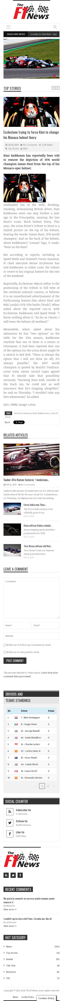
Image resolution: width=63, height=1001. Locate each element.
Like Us (20, 832)
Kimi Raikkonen (41, 413)
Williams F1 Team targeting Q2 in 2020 (36, 69)
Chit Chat (10, 965)
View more (9, 909)
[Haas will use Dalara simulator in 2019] (15, 529)
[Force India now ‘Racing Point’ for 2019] (15, 509)
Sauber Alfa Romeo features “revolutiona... (26, 480)
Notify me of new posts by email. (22, 652)
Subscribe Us (23, 810)
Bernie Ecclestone (22, 413)
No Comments (30, 144)
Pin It (7, 422)
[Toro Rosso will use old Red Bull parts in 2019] (15, 550)
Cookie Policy (27, 997)
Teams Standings (18, 700)
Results (9, 959)
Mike (25, 148)
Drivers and (14, 694)
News (48, 63)
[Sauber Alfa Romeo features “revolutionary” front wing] (34, 459)
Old (8, 978)
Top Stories (12, 88)
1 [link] (42, 786)
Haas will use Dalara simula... (38, 525)
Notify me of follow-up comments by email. (28, 644)
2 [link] (48, 786)
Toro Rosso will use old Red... (38, 546)
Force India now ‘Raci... (35, 505)
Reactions (11, 971)
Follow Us (21, 821)
